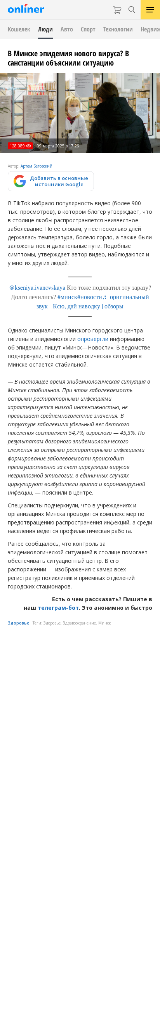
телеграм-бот (58, 607)
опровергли (92, 339)
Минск (104, 623)
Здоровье (18, 623)
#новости (89, 296)
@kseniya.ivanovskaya (37, 287)
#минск (67, 296)
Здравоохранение (79, 623)
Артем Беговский (36, 166)
